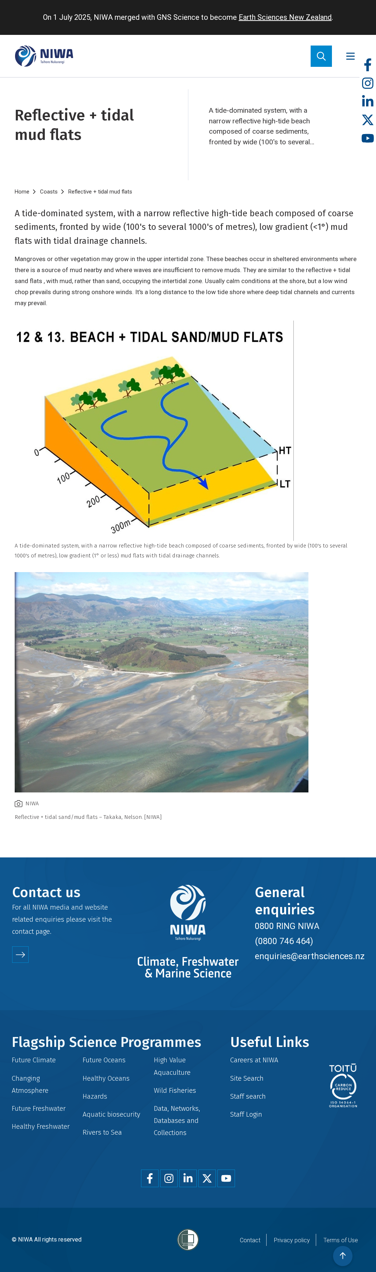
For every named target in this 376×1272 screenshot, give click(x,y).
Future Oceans (104, 1060)
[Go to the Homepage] (44, 56)
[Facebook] (367, 65)
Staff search (248, 1096)
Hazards (95, 1096)
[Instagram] (367, 83)
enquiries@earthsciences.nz (310, 956)
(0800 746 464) (284, 941)
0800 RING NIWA (287, 926)
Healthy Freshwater (41, 1126)
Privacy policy (292, 1240)
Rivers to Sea (102, 1132)
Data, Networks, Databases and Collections (177, 1120)
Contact (250, 1240)
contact (23, 931)
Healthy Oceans (106, 1078)
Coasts (49, 191)
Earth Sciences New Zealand (285, 17)
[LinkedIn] (367, 102)
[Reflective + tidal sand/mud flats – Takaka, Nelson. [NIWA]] (188, 682)
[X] (367, 120)
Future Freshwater (39, 1108)
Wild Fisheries (175, 1090)
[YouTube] (367, 138)
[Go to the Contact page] (20, 954)
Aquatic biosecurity (111, 1114)
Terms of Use (340, 1240)
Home (22, 191)
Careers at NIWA (254, 1060)
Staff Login (246, 1114)
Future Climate (34, 1060)
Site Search (247, 1078)
